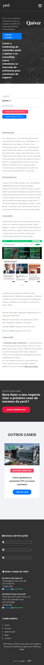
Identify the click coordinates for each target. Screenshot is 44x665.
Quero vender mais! (16, 410)
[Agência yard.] (22, 5)
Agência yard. (10, 632)
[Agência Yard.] (22, 661)
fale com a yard (31, 367)
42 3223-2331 (7, 605)
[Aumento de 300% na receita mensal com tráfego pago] (23, 454)
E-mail (7, 589)
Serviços (8, 628)
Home (4, 18)
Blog (6, 635)
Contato (8, 638)
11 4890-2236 (7, 586)
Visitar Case (23, 492)
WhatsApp (18, 589)
